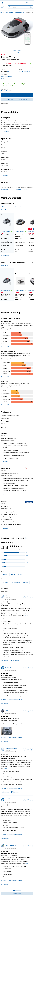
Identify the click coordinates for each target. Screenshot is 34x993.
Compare (10, 99)
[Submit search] (10, 7)
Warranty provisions (21, 189)
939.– (4, 55)
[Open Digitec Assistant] (27, 2)
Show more (6, 131)
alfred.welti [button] (8, 667)
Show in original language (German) (12, 699)
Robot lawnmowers (19, 12)
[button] (17, 85)
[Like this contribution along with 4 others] (24, 749)
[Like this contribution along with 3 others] (24, 711)
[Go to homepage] (2, 3)
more (26, 616)
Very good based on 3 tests (7, 76)
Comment (6, 660)
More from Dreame (24, 70)
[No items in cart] (31, 2)
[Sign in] (23, 2)
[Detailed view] (17, 338)
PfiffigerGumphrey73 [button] (11, 845)
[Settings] (19, 2)
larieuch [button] (7, 596)
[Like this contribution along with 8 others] (24, 597)
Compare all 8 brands (7, 347)
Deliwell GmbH (5, 91)
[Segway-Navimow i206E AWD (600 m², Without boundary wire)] (20, 226)
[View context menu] (21, 597)
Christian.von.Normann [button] (11, 748)
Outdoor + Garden (9, 12)
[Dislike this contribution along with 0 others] (31, 711)
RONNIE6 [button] (7, 710)
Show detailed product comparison (13, 207)
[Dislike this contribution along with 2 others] (31, 749)
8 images (17, 52)
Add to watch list (26, 99)
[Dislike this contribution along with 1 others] (31, 668)
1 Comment (16, 660)
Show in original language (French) (12, 834)
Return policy (5, 189)
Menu (4, 7)
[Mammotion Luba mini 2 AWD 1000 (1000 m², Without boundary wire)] (20, 284)
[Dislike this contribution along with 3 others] (31, 597)
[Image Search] (31, 7)
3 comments (16, 792)
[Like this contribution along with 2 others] (24, 800)
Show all (3, 210)
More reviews (17, 893)
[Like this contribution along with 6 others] (24, 668)
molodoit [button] (7, 799)
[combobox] (4, 427)
